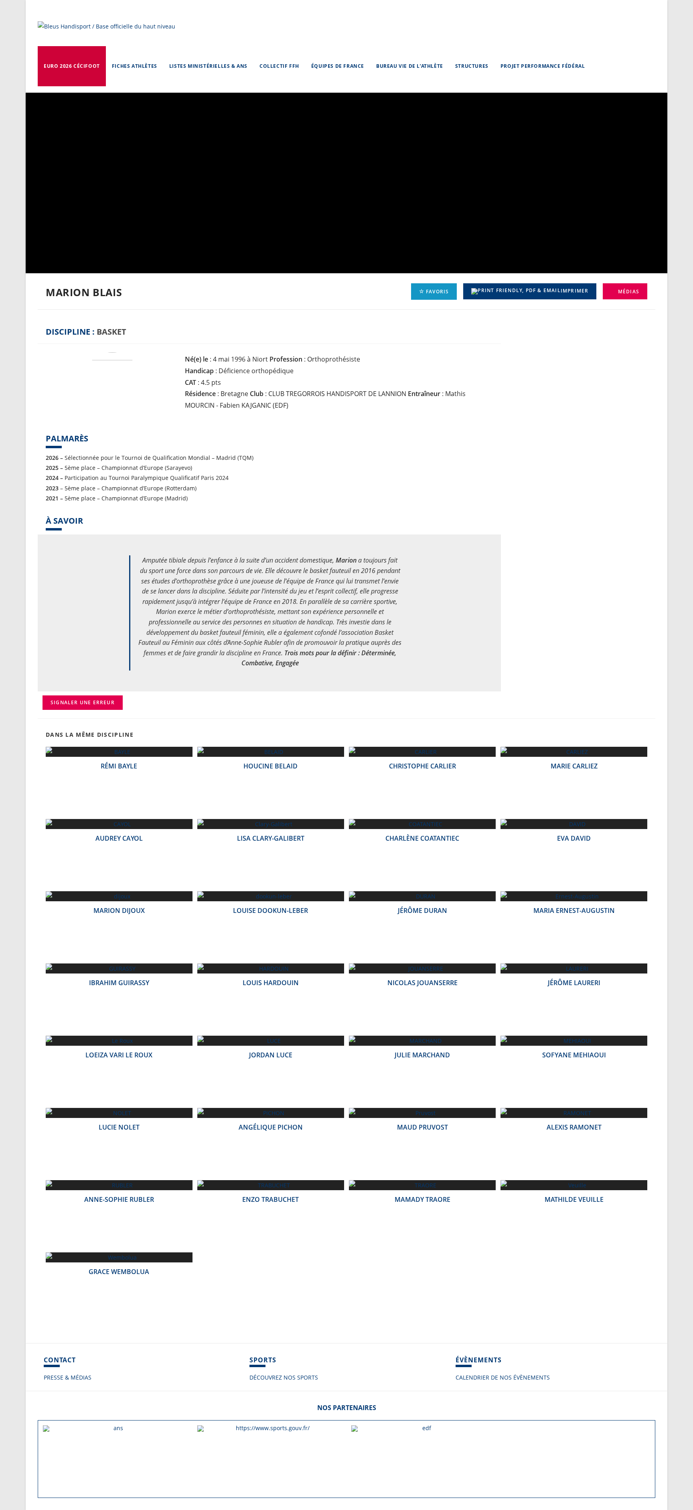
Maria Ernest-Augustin (574, 910)
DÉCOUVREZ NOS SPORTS (283, 1377)
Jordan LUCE (270, 1055)
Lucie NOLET (119, 1127)
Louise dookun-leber (270, 910)
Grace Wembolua (119, 1271)
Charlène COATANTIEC (422, 838)
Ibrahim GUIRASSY (119, 982)
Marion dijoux (119, 910)
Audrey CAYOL (119, 838)
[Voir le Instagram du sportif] (514, 350)
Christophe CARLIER (422, 766)
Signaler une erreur (83, 702)
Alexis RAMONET (574, 1127)
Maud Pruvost (422, 1127)
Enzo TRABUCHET (270, 1199)
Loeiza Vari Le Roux (118, 1055)
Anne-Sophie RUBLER (119, 1199)
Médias (627, 291)
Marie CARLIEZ (574, 766)
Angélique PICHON (271, 1127)
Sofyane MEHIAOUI (574, 1055)
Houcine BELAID (270, 766)
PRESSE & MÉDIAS (67, 1377)
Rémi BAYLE (119, 766)
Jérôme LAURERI (574, 982)
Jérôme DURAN (422, 910)
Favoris (436, 291)
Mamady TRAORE (422, 1199)
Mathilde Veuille (574, 1199)
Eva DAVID (574, 838)
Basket (111, 331)
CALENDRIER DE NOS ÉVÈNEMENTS (503, 1377)
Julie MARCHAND (422, 1055)
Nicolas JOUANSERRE (422, 982)
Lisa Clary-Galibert (270, 838)
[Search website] (598, 66)
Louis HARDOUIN (271, 982)
